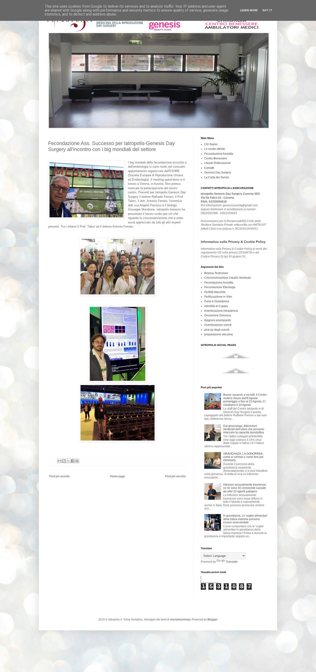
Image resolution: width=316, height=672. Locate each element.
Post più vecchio (175, 476)
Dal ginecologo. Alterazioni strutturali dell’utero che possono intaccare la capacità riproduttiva (243, 429)
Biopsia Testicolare (216, 273)
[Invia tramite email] (59, 461)
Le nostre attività (214, 149)
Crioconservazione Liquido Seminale (227, 277)
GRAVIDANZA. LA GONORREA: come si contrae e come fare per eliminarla (243, 457)
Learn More (249, 10)
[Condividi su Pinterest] (77, 461)
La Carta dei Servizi (216, 177)
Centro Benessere (215, 158)
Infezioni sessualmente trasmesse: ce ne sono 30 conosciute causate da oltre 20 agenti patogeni (244, 488)
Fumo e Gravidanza (216, 301)
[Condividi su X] (68, 461)
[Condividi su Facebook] (72, 461)
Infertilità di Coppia (216, 306)
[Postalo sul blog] (64, 461)
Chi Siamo (210, 144)
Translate (232, 561)
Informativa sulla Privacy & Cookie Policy (233, 242)
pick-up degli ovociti (216, 329)
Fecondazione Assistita (218, 153)
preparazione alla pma (218, 334)
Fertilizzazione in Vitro (218, 296)
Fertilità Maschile (215, 292)
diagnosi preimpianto (217, 320)
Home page (117, 476)
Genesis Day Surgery (217, 172)
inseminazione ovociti (218, 325)
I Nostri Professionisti (217, 163)
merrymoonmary (180, 619)
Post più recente (59, 476)
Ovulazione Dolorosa (217, 315)
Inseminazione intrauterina (221, 310)
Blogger (212, 619)
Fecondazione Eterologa (219, 287)
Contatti (209, 168)
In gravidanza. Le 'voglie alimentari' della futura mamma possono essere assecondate (245, 519)
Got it (267, 10)
